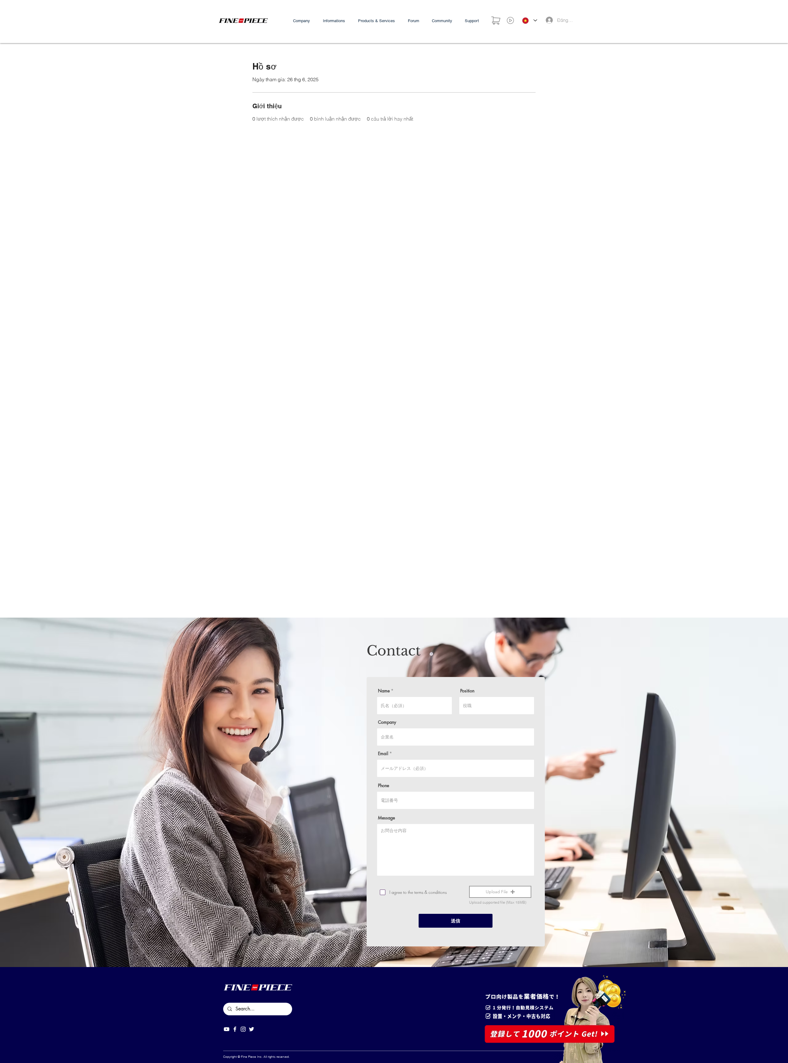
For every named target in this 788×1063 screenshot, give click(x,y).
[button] (500, 892)
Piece (252, 1057)
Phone (383, 785)
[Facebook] (234, 1029)
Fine (244, 1057)
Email (383, 753)
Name (384, 691)
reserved (282, 1057)
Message (386, 818)
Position (467, 691)
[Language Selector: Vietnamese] (529, 20)
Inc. (260, 1057)
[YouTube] (226, 1029)
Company (387, 722)
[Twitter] (251, 1029)
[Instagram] (243, 1029)
